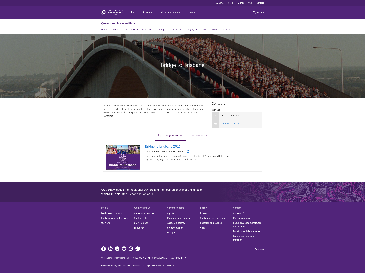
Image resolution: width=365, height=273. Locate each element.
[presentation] (170, 135)
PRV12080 (181, 258)
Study (133, 12)
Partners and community (171, 12)
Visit (202, 227)
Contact (260, 3)
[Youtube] (124, 249)
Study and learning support (213, 218)
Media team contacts (111, 213)
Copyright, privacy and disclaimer (115, 266)
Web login (259, 249)
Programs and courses (178, 218)
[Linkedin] (110, 249)
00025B (163, 258)
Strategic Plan (141, 218)
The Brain (176, 29)
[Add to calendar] (188, 151)
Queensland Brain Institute (118, 23)
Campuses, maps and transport (244, 238)
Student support (175, 227)
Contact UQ (239, 213)
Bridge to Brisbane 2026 (163, 146)
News (230, 3)
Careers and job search (145, 213)
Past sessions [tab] (198, 135)
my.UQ (170, 213)
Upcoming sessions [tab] (170, 135)
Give (250, 3)
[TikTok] (137, 249)
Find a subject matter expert (115, 218)
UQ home (220, 3)
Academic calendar (176, 223)
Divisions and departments (246, 231)
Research (147, 12)
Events (241, 3)
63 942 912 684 (143, 258)
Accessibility (138, 266)
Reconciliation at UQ (141, 194)
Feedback (170, 266)
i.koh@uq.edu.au (230, 123)
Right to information (155, 266)
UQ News (105, 223)
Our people (130, 29)
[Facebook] (103, 249)
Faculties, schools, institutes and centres (247, 225)
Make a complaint (242, 218)
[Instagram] (131, 249)
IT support (139, 227)
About (193, 12)
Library (203, 213)
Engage (191, 29)
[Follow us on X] (117, 249)
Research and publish (211, 223)
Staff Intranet (141, 223)
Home (104, 29)
